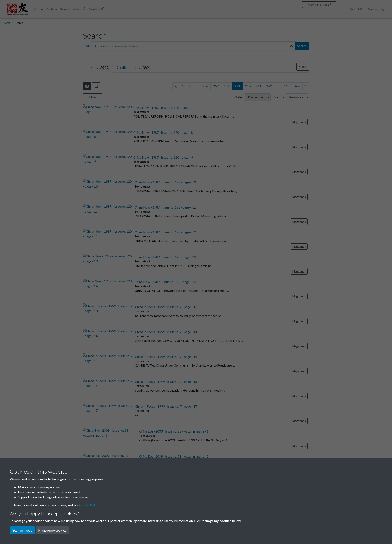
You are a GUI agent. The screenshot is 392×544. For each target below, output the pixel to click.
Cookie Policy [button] (89, 505)
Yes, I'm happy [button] (22, 530)
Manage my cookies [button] (52, 530)
